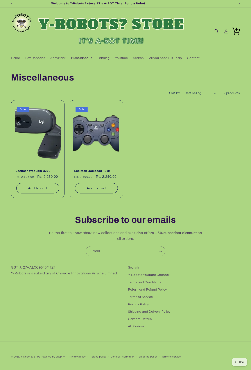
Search (133, 267)
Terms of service (171, 356)
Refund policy (98, 356)
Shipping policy (148, 356)
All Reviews (136, 326)
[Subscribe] (160, 251)
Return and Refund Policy (147, 289)
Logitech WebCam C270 (33, 170)
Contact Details (140, 319)
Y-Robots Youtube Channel (148, 275)
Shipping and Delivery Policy (149, 311)
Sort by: (174, 93)
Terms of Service (140, 297)
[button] (216, 31)
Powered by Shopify (53, 356)
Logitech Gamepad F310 (92, 170)
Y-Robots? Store (30, 356)
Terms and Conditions (144, 282)
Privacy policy (77, 356)
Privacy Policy (138, 304)
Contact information (123, 356)
